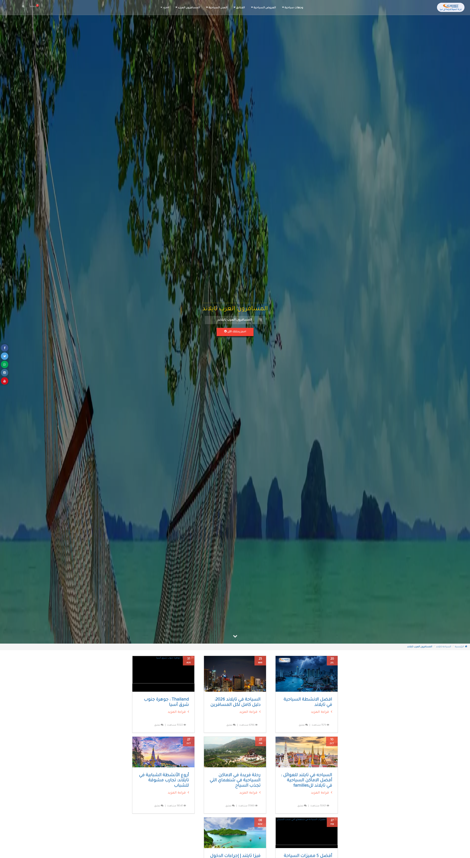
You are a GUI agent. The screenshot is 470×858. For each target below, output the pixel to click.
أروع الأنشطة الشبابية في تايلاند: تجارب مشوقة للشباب (164, 780)
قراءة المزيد (321, 712)
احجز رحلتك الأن (236, 331)
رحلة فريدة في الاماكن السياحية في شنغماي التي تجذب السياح (235, 780)
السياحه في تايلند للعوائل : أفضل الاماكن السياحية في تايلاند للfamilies (306, 780)
